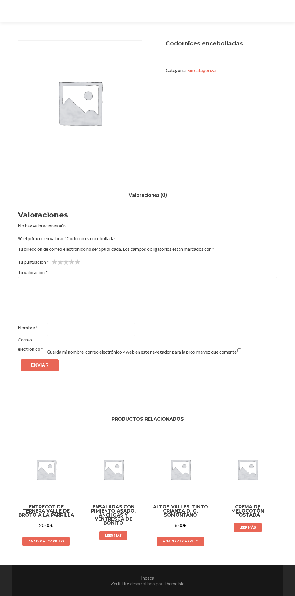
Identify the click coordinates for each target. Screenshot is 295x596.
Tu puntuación (33, 262)
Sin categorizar (202, 70)
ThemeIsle (174, 583)
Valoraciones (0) (147, 195)
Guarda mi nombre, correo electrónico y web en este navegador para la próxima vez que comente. (142, 351)
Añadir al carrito (46, 541)
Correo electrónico (30, 344)
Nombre (28, 327)
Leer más (113, 535)
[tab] (147, 195)
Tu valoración (33, 272)
